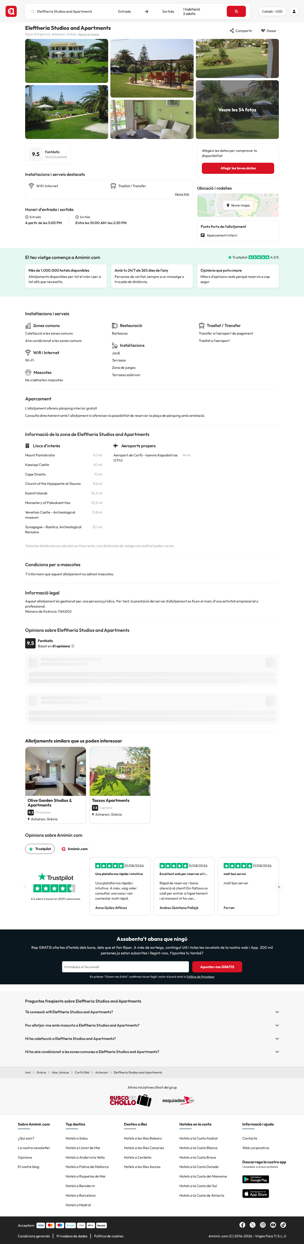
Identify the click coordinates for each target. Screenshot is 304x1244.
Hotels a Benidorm (80, 1186)
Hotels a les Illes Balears (143, 1138)
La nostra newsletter (34, 1148)
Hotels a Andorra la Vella (85, 1157)
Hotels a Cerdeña (137, 1157)
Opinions (25, 1157)
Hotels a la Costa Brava (197, 1157)
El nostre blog (28, 1166)
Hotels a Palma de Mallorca (87, 1166)
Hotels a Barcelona (80, 1195)
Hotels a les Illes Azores (142, 1166)
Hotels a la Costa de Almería (201, 1195)
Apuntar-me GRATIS (217, 967)
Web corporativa (255, 1148)
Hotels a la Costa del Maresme (203, 1176)
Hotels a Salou (77, 1138)
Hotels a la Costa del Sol (198, 1186)
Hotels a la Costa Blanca (198, 1148)
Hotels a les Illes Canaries (144, 1148)
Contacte (249, 1138)
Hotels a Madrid (78, 1205)
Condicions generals (34, 1236)
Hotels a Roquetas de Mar (86, 1176)
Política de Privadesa (200, 976)
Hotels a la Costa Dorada (199, 1166)
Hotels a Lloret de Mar (83, 1148)
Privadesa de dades (72, 1236)
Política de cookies (109, 1236)
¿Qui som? (26, 1138)
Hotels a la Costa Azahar (198, 1138)
